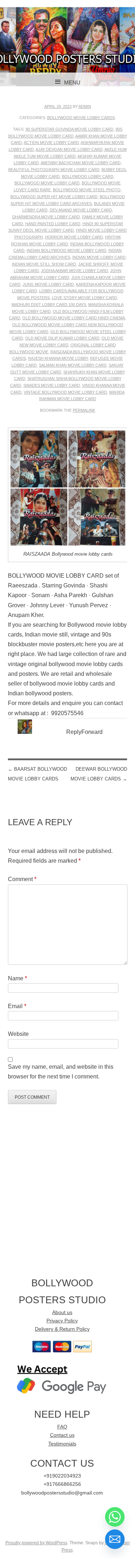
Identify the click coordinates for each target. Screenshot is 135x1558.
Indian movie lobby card (99, 257)
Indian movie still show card (44, 264)
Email (17, 1006)
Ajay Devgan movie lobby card (69, 149)
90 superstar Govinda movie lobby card (69, 129)
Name (17, 978)
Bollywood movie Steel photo (87, 190)
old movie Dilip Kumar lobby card (62, 338)
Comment (22, 879)
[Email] (115, 1539)
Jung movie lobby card (48, 284)
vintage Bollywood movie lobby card (65, 392)
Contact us (62, 1435)
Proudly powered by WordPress (36, 1542)
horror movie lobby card (74, 237)
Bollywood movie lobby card (47, 183)
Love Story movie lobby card (84, 298)
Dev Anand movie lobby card (81, 210)
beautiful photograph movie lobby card (53, 169)
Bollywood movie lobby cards (81, 117)
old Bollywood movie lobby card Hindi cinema (73, 318)
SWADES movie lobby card (51, 385)
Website (18, 1034)
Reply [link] (73, 732)
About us (62, 1312)
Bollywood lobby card (87, 176)
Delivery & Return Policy (62, 1329)
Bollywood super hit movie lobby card (54, 196)
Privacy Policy (62, 1320)
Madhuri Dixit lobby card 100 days (49, 304)
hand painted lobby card (52, 224)
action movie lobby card (51, 142)
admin (84, 106)
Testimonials (62, 1444)
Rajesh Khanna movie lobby (58, 358)
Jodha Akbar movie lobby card (74, 270)
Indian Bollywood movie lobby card (66, 250)
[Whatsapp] (115, 1517)
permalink (84, 410)
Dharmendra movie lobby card (46, 217)
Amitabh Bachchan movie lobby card (81, 163)
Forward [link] (92, 732)
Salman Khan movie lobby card (73, 365)
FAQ (62, 1427)
